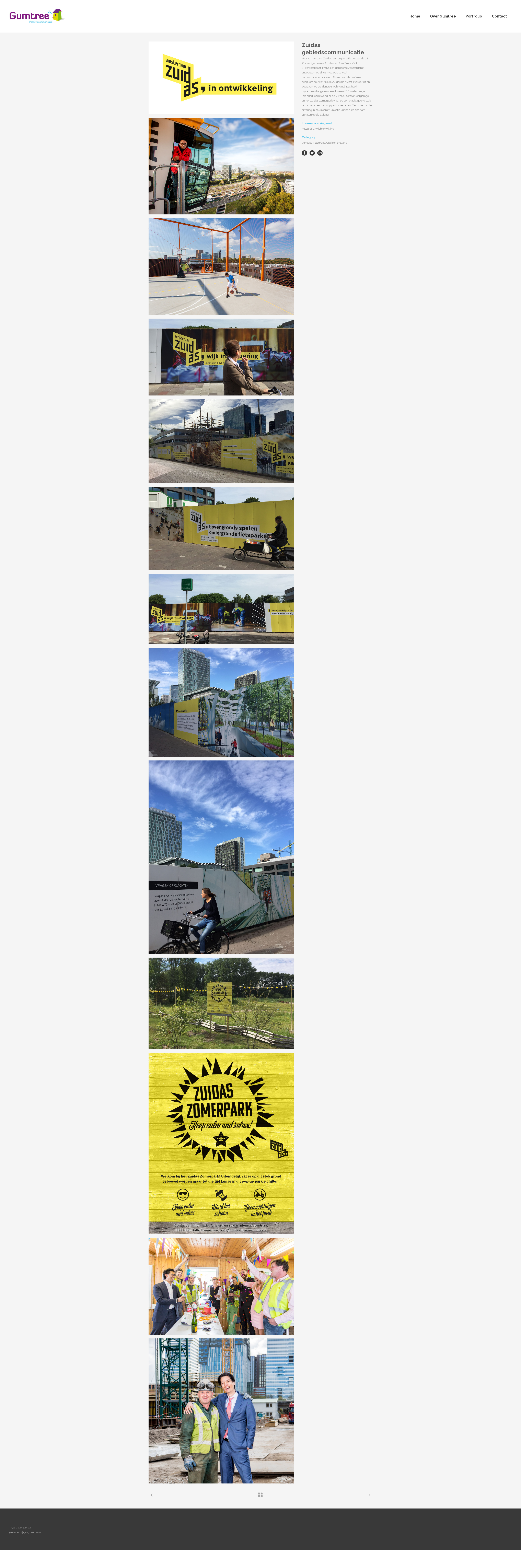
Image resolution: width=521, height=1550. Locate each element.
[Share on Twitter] (312, 152)
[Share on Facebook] (304, 152)
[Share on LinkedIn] (320, 152)
